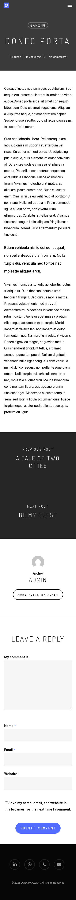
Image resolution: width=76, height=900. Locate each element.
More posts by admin (38, 594)
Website (10, 774)
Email (9, 750)
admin (17, 56)
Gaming (38, 25)
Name (10, 726)
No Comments (57, 56)
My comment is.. (17, 657)
